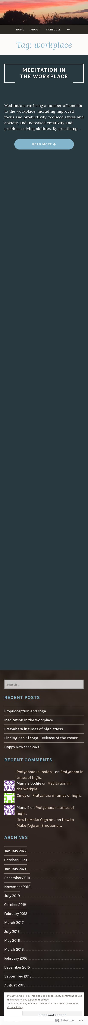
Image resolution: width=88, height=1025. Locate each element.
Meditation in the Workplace (44, 73)
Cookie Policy (15, 1007)
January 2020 (15, 869)
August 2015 (14, 985)
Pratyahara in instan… (35, 771)
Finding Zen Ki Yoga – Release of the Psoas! (41, 738)
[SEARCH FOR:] (44, 684)
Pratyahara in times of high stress (33, 729)
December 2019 (17, 877)
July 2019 (12, 895)
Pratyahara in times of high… (57, 795)
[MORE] (69, 29)
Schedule (53, 29)
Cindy (21, 795)
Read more (33, 146)
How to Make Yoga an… (36, 819)
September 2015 (18, 976)
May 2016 (12, 940)
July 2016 (12, 931)
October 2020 (15, 860)
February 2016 (15, 958)
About (35, 29)
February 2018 (16, 913)
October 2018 (15, 904)
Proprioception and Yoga (25, 711)
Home (20, 29)
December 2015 (17, 967)
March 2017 (14, 922)
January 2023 (15, 851)
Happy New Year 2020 (22, 747)
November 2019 (17, 886)
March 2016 (14, 949)
